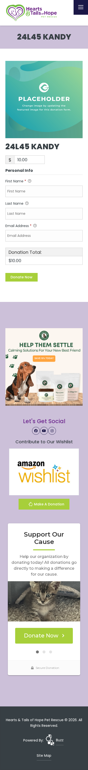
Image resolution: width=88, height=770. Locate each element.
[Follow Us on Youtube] (44, 431)
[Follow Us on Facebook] (36, 431)
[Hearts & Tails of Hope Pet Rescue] (32, 12)
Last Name (14, 203)
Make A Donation (48, 504)
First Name (15, 181)
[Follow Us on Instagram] (52, 431)
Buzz (60, 740)
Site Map (44, 755)
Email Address (18, 225)
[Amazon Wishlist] (44, 471)
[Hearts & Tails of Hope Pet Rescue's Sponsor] (44, 366)
